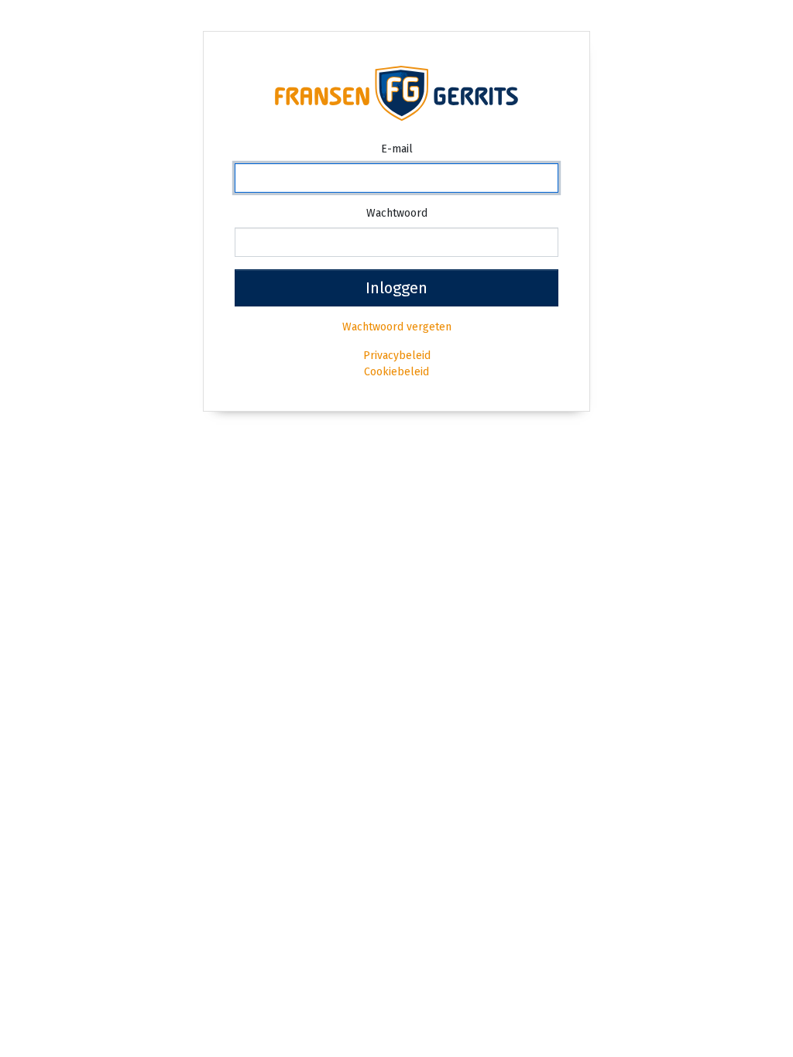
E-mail (397, 149)
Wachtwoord (396, 213)
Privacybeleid (397, 355)
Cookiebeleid (396, 371)
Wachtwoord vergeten (396, 327)
